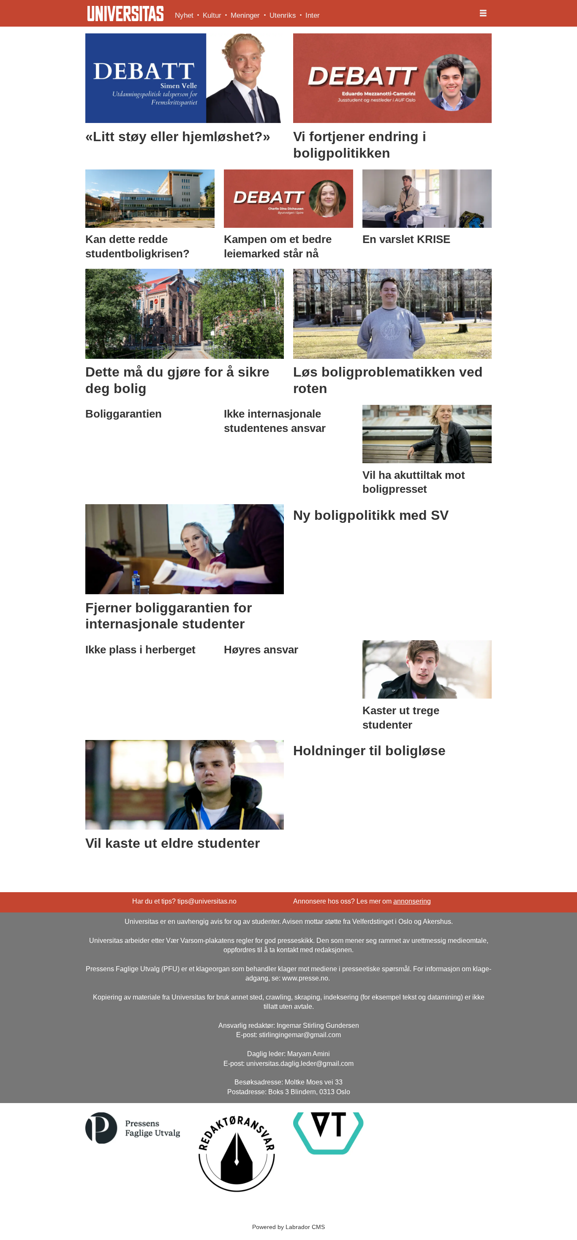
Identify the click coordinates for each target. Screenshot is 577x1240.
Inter (312, 15)
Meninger (245, 15)
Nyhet (184, 15)
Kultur (212, 15)
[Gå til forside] (125, 13)
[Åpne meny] (483, 13)
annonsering (412, 901)
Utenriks (282, 15)
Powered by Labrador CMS (288, 1227)
